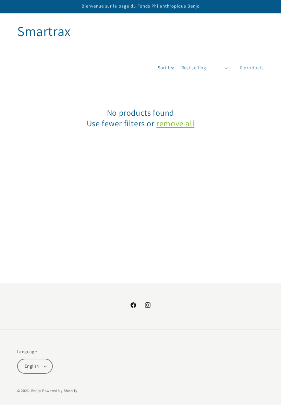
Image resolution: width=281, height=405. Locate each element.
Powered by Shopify (59, 390)
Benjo (36, 390)
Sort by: (166, 68)
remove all (175, 123)
